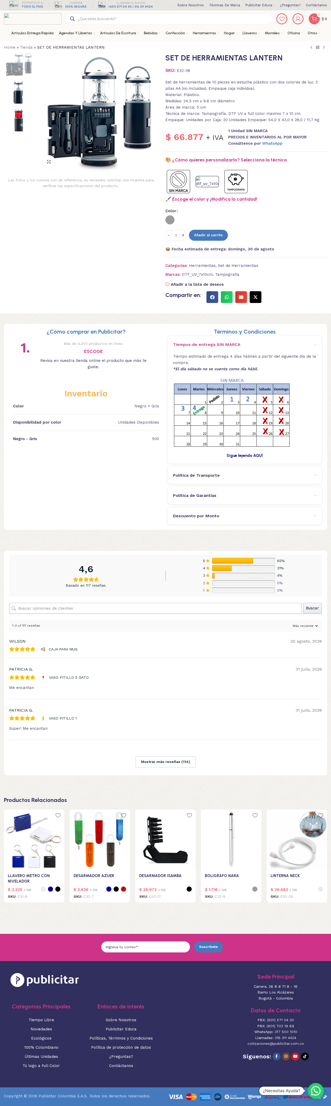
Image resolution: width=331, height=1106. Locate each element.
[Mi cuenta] (298, 19)
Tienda (26, 47)
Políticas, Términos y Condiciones (121, 1038)
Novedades (41, 1029)
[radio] (170, 219)
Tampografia (227, 274)
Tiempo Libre (41, 1020)
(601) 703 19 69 (280, 1026)
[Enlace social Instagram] (286, 1056)
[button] (212, 297)
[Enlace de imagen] (44, 979)
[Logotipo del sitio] (32, 18)
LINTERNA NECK (285, 875)
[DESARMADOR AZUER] (100, 840)
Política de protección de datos (121, 1047)
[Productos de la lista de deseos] (282, 19)
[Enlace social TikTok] (305, 1056)
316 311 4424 (285, 1038)
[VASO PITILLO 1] (44, 718)
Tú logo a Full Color (41, 1065)
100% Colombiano (41, 1047)
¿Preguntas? (121, 1056)
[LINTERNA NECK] (297, 840)
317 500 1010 (286, 1032)
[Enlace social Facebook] (276, 1056)
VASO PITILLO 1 (63, 718)
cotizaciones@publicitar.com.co (276, 1043)
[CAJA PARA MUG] (44, 649)
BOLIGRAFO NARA (222, 875)
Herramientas (202, 265)
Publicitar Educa (121, 1029)
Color (170, 211)
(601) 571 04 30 (280, 1020)
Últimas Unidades (41, 1056)
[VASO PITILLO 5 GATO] (44, 677)
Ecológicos (41, 1038)
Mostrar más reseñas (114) (165, 762)
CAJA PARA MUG (63, 649)
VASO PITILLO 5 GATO (69, 677)
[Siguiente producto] (324, 47)
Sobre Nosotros (121, 1020)
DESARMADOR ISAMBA (160, 875)
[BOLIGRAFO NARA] (231, 840)
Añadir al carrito (208, 235)
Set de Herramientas (238, 265)
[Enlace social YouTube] (295, 1056)
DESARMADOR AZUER (94, 875)
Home (9, 47)
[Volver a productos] (318, 47)
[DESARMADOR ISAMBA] (165, 840)
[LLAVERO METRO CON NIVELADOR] (34, 840)
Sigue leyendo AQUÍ (245, 455)
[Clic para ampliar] (48, 161)
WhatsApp (272, 143)
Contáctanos (121, 1065)
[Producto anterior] (311, 47)
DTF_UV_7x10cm (197, 274)
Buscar (312, 608)
